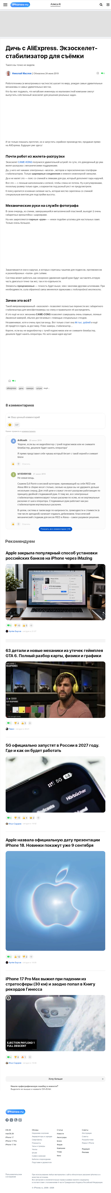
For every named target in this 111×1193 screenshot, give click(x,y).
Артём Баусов (15, 631)
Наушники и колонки (40, 1133)
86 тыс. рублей (83, 322)
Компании (61, 1148)
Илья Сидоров (15, 823)
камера (29, 388)
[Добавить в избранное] (98, 73)
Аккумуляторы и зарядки (42, 1136)
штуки (39, 388)
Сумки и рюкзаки (39, 1156)
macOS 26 (9, 1133)
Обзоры (35, 1130)
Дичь (21, 388)
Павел (11, 728)
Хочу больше (56, 1079)
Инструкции (87, 1133)
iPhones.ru (38, 1187)
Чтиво (59, 1151)
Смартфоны (37, 1139)
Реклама (85, 1152)
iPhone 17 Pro (11, 1141)
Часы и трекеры (38, 1146)
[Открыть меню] (5, 5)
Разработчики (88, 1139)
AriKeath (22, 440)
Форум (59, 1144)
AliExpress (11, 388)
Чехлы (34, 1149)
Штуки (34, 1152)
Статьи (60, 1130)
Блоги (59, 1141)
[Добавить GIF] (17, 424)
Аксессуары (62, 1137)
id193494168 (24, 473)
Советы (85, 1130)
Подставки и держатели (42, 1162)
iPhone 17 (9, 1137)
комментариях (29, 431)
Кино (59, 1155)
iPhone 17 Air (10, 1144)
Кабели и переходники (41, 1159)
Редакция (86, 1149)
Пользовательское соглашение (13, 1175)
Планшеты (36, 1143)
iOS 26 (8, 1130)
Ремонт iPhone (88, 1143)
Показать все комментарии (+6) (56, 529)
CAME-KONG (25, 162)
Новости (60, 1133)
